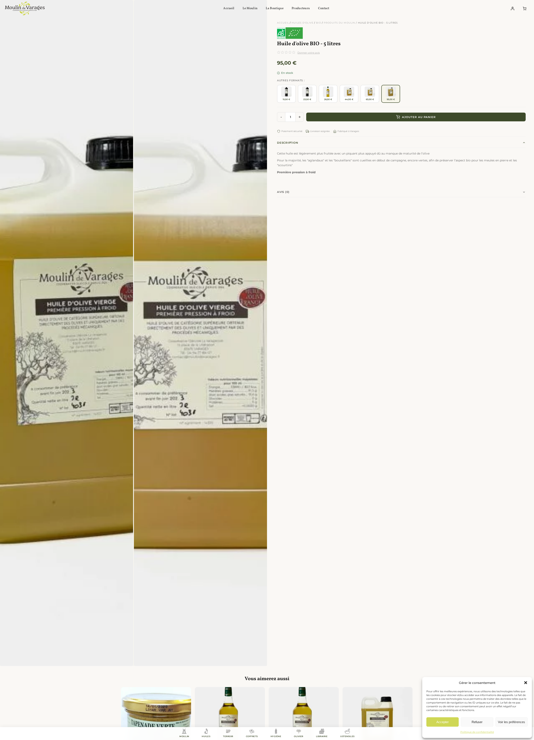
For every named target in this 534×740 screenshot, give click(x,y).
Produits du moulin (339, 22)
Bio (318, 22)
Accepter (442, 722)
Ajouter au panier (419, 117)
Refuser (477, 722)
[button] (526, 683)
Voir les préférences (511, 722)
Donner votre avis (308, 52)
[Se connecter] (512, 8)
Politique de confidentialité (477, 732)
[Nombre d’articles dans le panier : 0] (524, 8)
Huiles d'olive (302, 22)
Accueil (283, 22)
